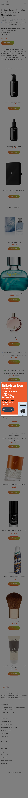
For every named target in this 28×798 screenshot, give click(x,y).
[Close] (2, 383)
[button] (8, 409)
